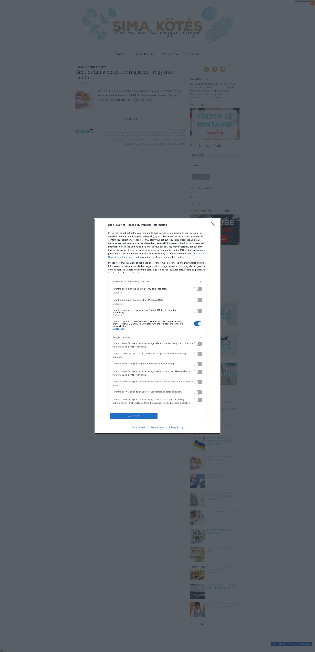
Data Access (157, 427)
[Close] (214, 225)
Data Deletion (139, 427)
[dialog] (157, 326)
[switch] (198, 289)
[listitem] (157, 281)
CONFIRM (134, 416)
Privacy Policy (176, 427)
